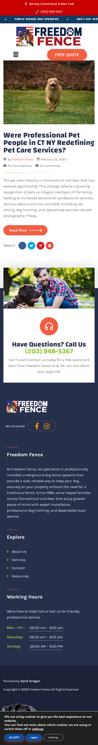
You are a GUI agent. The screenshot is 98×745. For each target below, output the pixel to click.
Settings (53, 737)
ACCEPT (14, 737)
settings (38, 729)
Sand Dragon (30, 681)
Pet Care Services (20, 166)
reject (34, 737)
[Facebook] (22, 245)
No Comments (50, 166)
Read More (18, 230)
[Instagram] (47, 426)
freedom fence (22, 159)
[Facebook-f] (37, 426)
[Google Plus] (50, 245)
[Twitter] (31, 245)
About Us (19, 551)
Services (19, 560)
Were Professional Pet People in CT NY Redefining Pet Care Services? (48, 142)
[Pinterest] (40, 245)
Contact (18, 568)
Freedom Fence (40, 689)
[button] (15, 55)
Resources (20, 576)
